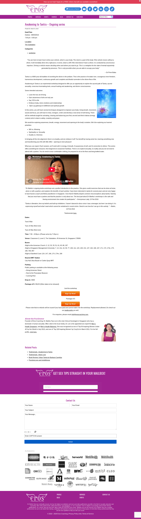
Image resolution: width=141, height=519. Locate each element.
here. (75, 213)
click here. (33, 332)
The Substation (30, 44)
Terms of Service (88, 514)
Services (38, 17)
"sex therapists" (66, 505)
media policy (69, 310)
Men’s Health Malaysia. (49, 326)
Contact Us (69, 17)
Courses (54, 17)
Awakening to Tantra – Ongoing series (45, 24)
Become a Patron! (73, 9)
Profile (30, 17)
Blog (61, 17)
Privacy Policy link (75, 514)
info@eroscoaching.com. (80, 314)
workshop (32, 53)
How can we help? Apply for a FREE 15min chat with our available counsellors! (70, 2)
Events (46, 17)
